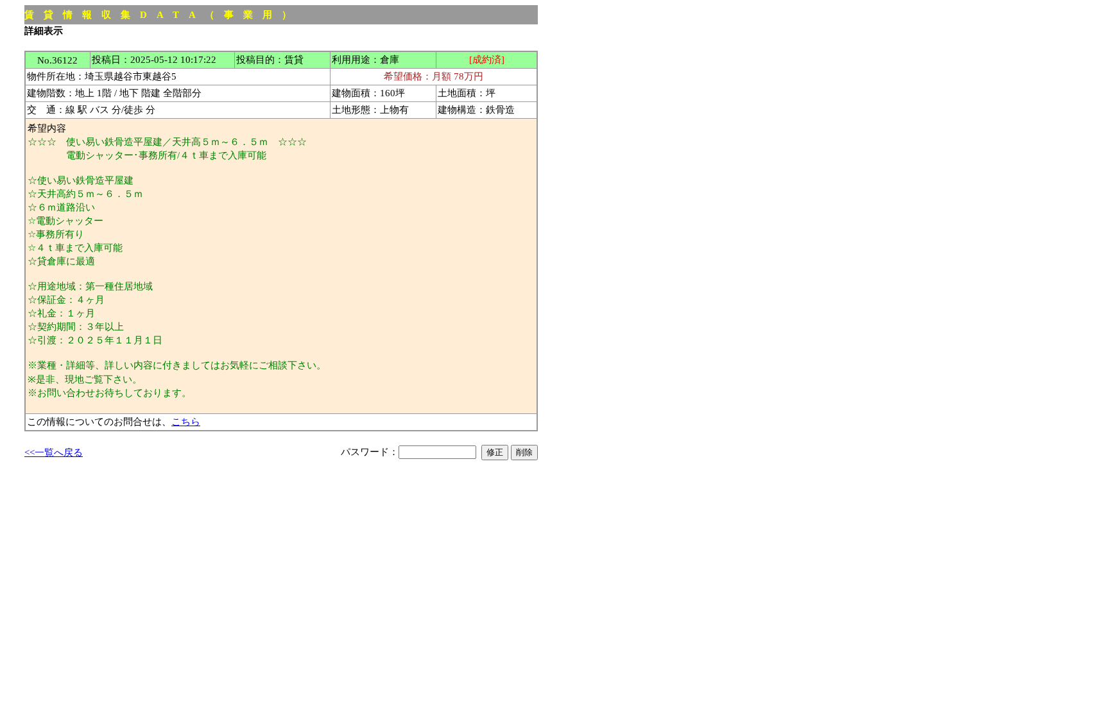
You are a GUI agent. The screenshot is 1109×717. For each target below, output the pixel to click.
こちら (185, 421)
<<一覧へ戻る (53, 452)
